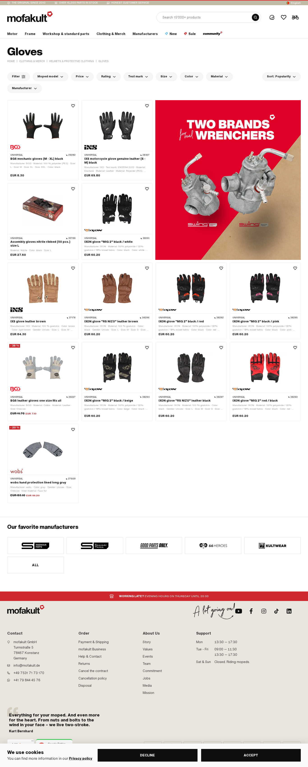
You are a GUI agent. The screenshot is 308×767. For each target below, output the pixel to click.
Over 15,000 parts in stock (78, 2)
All (35, 565)
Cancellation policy (92, 678)
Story (147, 642)
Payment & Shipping (93, 642)
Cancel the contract (93, 671)
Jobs (146, 678)
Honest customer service (130, 2)
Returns (84, 663)
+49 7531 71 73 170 (29, 673)
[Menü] (32, 742)
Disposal (85, 685)
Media (147, 685)
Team (147, 663)
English (296, 3)
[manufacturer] (35, 545)
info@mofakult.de (27, 665)
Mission (148, 693)
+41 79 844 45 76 (27, 680)
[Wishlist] (283, 17)
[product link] (42, 140)
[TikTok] (276, 611)
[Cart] (295, 17)
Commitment (152, 671)
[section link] (212, 35)
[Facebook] (251, 611)
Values (148, 649)
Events (148, 656)
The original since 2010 (29, 2)
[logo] (30, 16)
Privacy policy (80, 758)
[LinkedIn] (289, 611)
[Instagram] (263, 611)
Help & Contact (89, 656)
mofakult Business (92, 649)
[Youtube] (238, 611)
